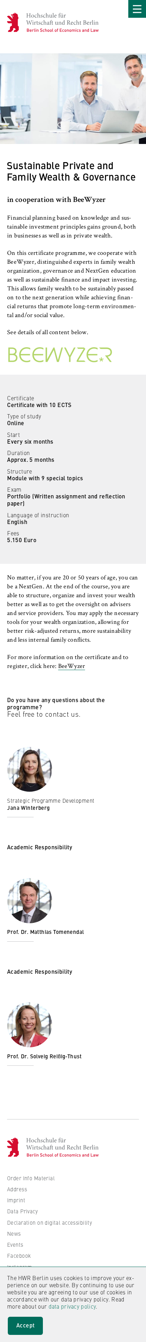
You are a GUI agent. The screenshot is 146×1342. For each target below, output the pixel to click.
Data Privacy (22, 1211)
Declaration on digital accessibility (49, 1222)
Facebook (19, 1255)
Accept (25, 1325)
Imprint (16, 1200)
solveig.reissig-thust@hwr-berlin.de (57, 1072)
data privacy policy (72, 1306)
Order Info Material (31, 1178)
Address (17, 1189)
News (14, 1233)
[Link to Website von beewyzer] (73, 355)
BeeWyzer (71, 666)
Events (15, 1244)
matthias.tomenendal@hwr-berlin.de (58, 948)
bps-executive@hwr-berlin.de (49, 830)
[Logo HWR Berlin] (16, 22)
